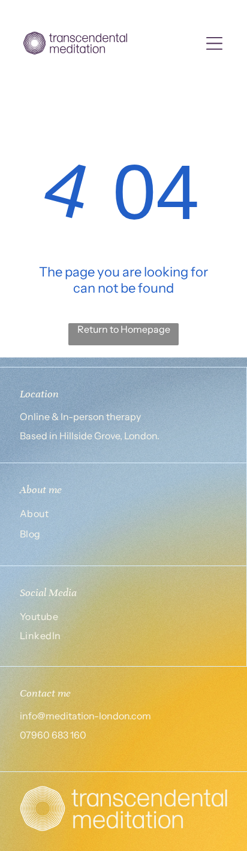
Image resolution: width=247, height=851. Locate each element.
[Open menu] (214, 43)
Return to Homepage (123, 329)
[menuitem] (123, 515)
